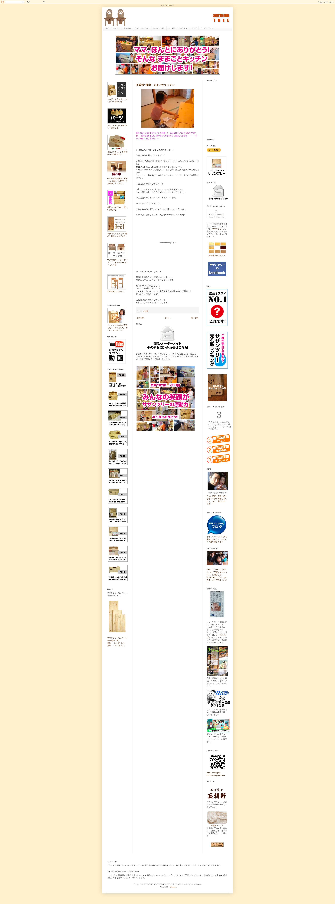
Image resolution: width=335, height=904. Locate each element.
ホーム (167, 318)
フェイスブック (206, 28)
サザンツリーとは (112, 28)
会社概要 (172, 28)
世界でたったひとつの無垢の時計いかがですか (117, 235)
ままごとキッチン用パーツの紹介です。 (117, 126)
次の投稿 (140, 318)
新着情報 (127, 28)
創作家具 (183, 28)
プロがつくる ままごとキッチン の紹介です (117, 100)
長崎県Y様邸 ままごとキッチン (155, 84)
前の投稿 (194, 318)
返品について (159, 28)
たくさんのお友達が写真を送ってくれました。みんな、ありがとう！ (117, 327)
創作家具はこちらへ (217, 255)
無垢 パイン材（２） (116, 645)
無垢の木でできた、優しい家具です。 (117, 208)
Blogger (173, 887)
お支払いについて (142, 28)
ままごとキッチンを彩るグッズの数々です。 (117, 153)
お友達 (145, 311)
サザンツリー (217, 229)
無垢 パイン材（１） (116, 643)
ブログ (194, 28)
